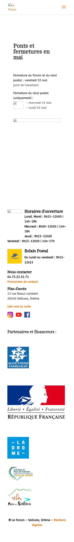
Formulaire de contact (22, 281)
